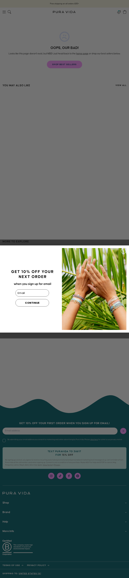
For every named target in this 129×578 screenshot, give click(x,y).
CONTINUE (32, 303)
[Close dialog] (123, 251)
